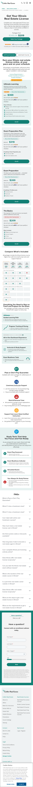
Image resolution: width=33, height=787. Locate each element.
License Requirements (16, 74)
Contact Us (5, 733)
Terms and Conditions (8, 744)
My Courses (27, 2)
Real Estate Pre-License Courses (23, 700)
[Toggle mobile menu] (30, 3)
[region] (16, 775)
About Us (5, 700)
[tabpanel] (16, 154)
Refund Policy (6, 750)
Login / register (21, 731)
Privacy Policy (6, 747)
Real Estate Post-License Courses (23, 713)
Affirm (4, 702)
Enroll (16, 122)
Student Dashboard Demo (16, 76)
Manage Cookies (7, 756)
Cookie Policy (6, 753)
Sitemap (5, 722)
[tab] (9, 54)
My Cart (24, 2)
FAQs (4, 736)
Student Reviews (16, 77)
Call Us (22, 3)
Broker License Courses (23, 704)
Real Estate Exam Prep (23, 710)
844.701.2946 (6, 731)
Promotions (6, 717)
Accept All (21, 784)
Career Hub (6, 711)
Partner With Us (7, 708)
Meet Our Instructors (8, 705)
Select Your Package (16, 39)
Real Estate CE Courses (23, 707)
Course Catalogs (7, 720)
